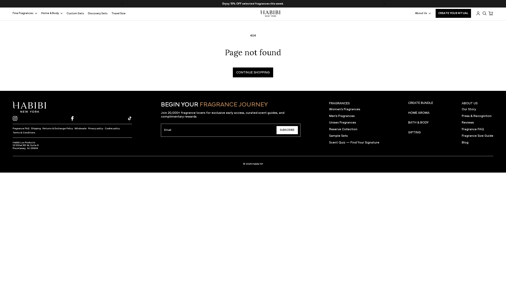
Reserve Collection (343, 129)
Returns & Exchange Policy (57, 128)
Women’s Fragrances (344, 109)
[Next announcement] (384, 4)
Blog (465, 142)
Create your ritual (453, 13)
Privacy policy (95, 128)
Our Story (469, 109)
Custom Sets (75, 13)
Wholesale (81, 128)
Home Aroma (419, 112)
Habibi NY (257, 164)
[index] (29, 107)
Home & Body (50, 13)
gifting (414, 132)
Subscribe (287, 130)
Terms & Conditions (24, 132)
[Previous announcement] (122, 4)
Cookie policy (112, 128)
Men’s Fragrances (342, 116)
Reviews (468, 122)
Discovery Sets (98, 13)
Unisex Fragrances (342, 122)
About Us (421, 13)
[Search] (484, 13)
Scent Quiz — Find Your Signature (354, 142)
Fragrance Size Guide (477, 135)
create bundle (420, 102)
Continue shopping (253, 72)
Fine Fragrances (23, 13)
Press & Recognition (477, 116)
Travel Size (118, 13)
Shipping (36, 128)
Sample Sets (338, 135)
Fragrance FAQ (21, 128)
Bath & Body (418, 122)
